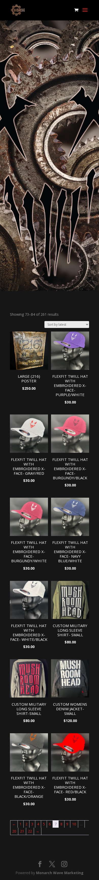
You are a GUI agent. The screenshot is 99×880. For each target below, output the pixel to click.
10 (74, 824)
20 (14, 831)
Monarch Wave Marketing (60, 872)
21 (22, 831)
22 (30, 831)
